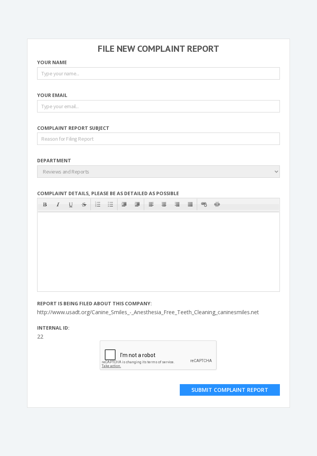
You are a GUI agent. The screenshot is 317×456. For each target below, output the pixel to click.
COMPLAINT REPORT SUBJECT (73, 128)
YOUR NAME (52, 62)
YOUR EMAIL (52, 95)
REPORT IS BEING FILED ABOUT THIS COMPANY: (94, 303)
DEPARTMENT (54, 160)
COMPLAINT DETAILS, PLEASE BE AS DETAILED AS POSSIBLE (108, 193)
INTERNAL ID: (53, 328)
